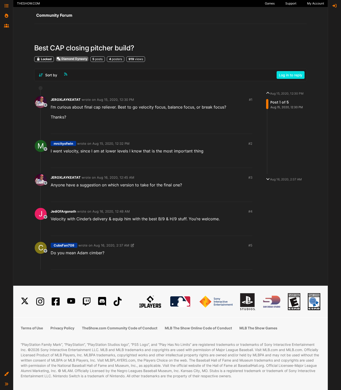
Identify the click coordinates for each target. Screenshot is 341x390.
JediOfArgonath (63, 211)
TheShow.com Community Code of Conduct (119, 328)
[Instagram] (40, 301)
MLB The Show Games (258, 328)
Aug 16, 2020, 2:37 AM (111, 245)
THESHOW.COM (28, 3)
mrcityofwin (63, 143)
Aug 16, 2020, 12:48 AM (111, 211)
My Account (315, 3)
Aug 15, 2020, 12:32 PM (111, 143)
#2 (250, 143)
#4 (250, 211)
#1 (250, 100)
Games (270, 3)
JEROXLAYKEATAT (66, 100)
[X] (25, 301)
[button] (6, 374)
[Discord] (102, 301)
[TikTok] (118, 301)
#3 (250, 177)
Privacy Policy (62, 328)
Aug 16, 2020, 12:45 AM (115, 177)
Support (290, 3)
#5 (250, 245)
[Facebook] (56, 301)
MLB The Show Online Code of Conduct (198, 328)
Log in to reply (290, 75)
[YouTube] (71, 301)
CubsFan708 (64, 245)
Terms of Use (32, 328)
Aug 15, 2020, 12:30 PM (115, 100)
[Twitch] (87, 301)
